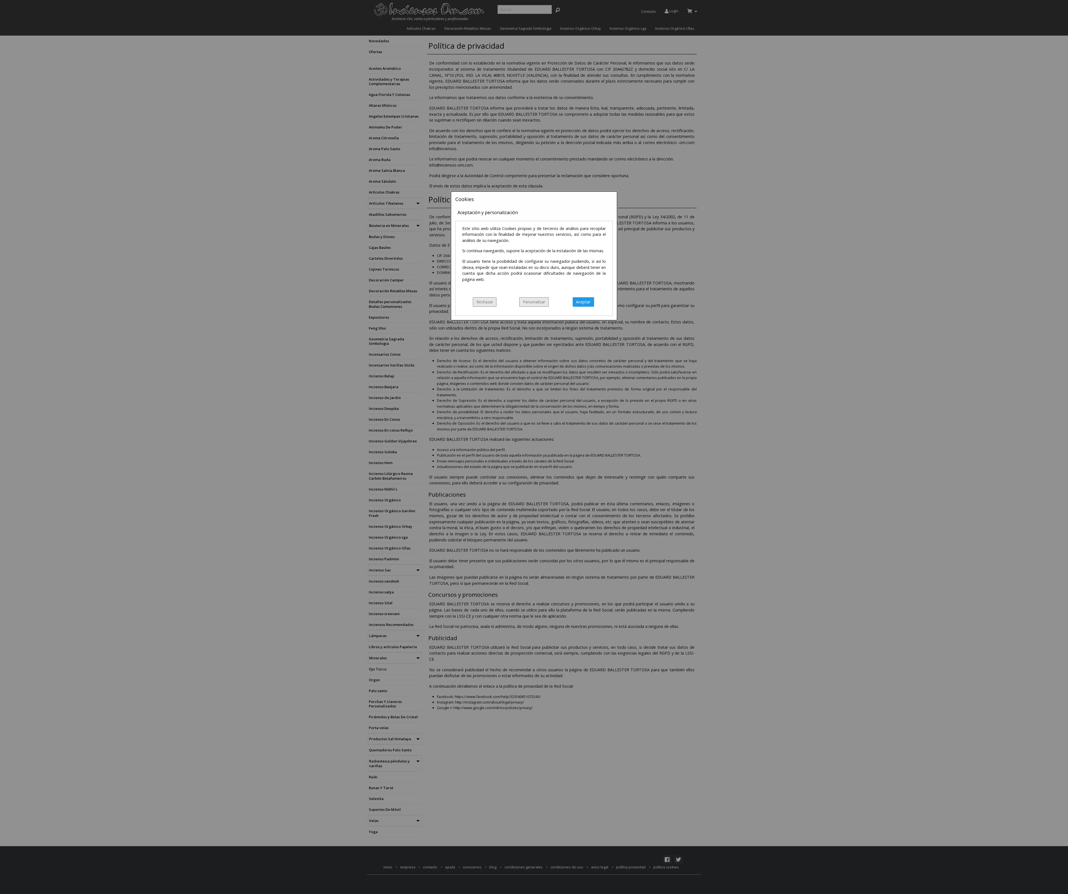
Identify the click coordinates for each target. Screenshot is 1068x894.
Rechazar (484, 301)
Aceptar (583, 301)
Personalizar (534, 301)
